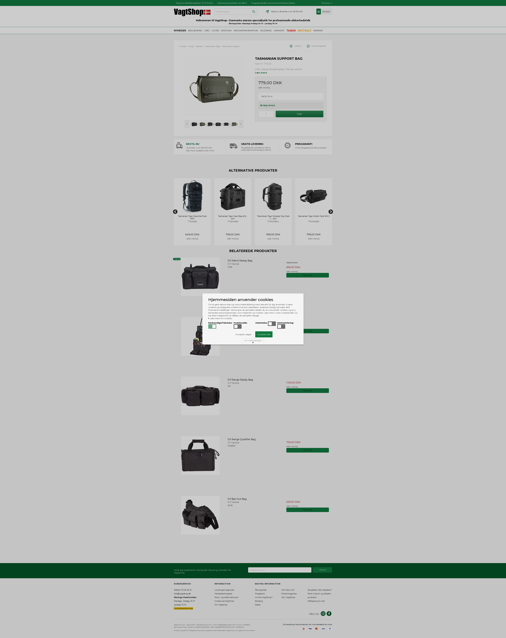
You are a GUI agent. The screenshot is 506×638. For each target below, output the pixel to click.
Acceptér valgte (243, 334)
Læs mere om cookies (221, 318)
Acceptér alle (263, 334)
